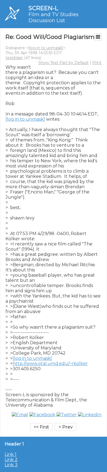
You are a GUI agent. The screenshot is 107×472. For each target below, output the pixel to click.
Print (97, 62)
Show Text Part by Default (63, 62)
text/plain (14, 57)
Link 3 (11, 464)
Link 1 (10, 454)
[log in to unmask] (45, 47)
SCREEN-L (43, 8)
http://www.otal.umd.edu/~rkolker (50, 363)
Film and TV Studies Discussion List (53, 17)
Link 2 (11, 459)
